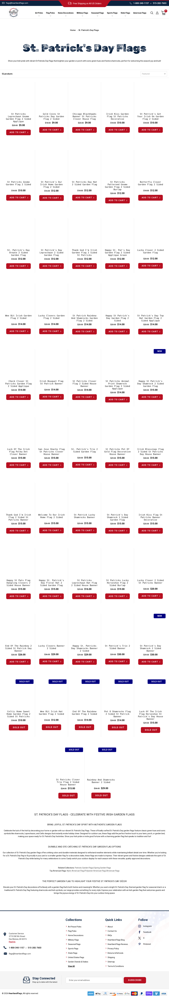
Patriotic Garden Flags (84, 868)
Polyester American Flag (95, 871)
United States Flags (76, 957)
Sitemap (111, 962)
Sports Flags (112, 13)
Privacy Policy (113, 949)
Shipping (111, 957)
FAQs (110, 935)
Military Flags (82, 13)
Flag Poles (50, 13)
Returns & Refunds (115, 953)
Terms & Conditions (116, 966)
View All (71, 966)
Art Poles (39, 13)
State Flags (125, 13)
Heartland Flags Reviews (118, 944)
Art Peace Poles (74, 927)
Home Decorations (66, 13)
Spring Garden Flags (102, 868)
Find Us (12, 942)
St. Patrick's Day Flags (88, 30)
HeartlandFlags (15, 993)
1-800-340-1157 (141, 3)
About (110, 927)
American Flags (139, 13)
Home (73, 30)
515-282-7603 (159, 3)
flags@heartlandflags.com (17, 3)
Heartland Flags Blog (116, 940)
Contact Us (112, 931)
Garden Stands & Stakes (78, 962)
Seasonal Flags (97, 13)
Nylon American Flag (75, 871)
